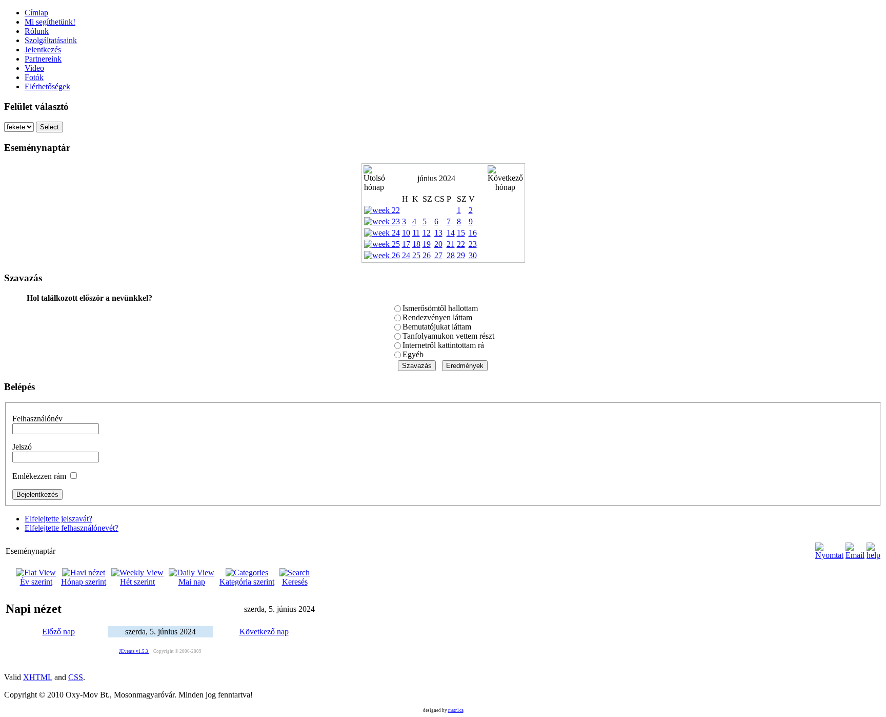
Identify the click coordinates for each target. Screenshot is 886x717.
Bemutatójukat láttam (436, 326)
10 (406, 232)
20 (438, 244)
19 (426, 244)
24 (406, 255)
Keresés (295, 581)
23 (473, 244)
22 (461, 244)
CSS (75, 677)
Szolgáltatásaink (51, 40)
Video (34, 68)
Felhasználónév (37, 418)
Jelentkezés (43, 49)
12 (426, 232)
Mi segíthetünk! (50, 21)
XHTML (37, 677)
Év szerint (36, 581)
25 (416, 255)
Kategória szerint (246, 581)
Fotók (34, 77)
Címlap (36, 12)
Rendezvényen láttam (437, 317)
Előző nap (58, 631)
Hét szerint (137, 581)
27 (438, 255)
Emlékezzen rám (39, 476)
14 (451, 232)
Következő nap (264, 631)
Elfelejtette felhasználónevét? (71, 528)
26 (426, 255)
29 (461, 255)
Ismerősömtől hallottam (440, 308)
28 (451, 255)
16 (473, 232)
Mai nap (191, 581)
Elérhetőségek (47, 86)
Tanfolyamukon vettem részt (448, 336)
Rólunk (37, 31)
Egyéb (413, 354)
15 (461, 232)
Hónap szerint (83, 581)
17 (406, 244)
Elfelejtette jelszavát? (58, 518)
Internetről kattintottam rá (443, 345)
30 (473, 255)
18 (416, 244)
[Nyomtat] (829, 548)
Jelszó (22, 446)
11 (416, 232)
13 (438, 232)
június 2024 (436, 178)
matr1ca (456, 710)
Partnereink (43, 58)
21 (451, 244)
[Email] (854, 548)
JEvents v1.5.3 (134, 651)
